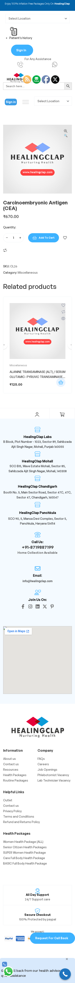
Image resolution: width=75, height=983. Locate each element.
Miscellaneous (28, 272)
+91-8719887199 (38, 547)
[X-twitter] (44, 606)
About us (9, 758)
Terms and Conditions (18, 816)
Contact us (11, 764)
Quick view (63, 318)
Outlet (7, 800)
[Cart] (62, 414)
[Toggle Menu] (25, 102)
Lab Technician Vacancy (54, 780)
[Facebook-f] (23, 606)
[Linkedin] (37, 606)
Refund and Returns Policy (21, 822)
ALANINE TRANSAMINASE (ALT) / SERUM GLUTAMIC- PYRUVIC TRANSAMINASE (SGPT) (37, 377)
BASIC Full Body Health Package (25, 863)
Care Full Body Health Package (24, 858)
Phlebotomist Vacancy (53, 775)
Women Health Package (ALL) (23, 841)
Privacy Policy (12, 811)
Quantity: (9, 227)
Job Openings (47, 769)
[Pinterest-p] (52, 606)
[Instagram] (30, 606)
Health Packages (14, 775)
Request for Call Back (51, 938)
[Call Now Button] (65, 974)
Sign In (21, 50)
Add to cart (47, 237)
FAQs (41, 758)
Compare (5, 250)
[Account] (37, 414)
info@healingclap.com (37, 581)
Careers (43, 764)
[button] (66, 133)
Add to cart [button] (60, 382)
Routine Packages (15, 780)
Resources (10, 769)
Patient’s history (20, 38)
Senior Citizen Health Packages (25, 847)
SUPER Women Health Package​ (24, 852)
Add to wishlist (65, 237)
